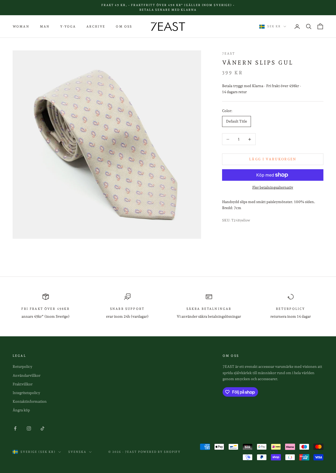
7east (228, 53)
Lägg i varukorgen (272, 159)
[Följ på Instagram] (29, 428)
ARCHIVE (95, 26)
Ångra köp (21, 410)
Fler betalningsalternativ (272, 187)
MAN (45, 26)
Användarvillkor (26, 375)
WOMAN (21, 26)
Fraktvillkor (23, 384)
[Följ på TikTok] (42, 428)
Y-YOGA (68, 26)
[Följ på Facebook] (15, 428)
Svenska (77, 452)
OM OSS (124, 26)
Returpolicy (22, 366)
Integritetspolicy (26, 393)
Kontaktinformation (30, 401)
